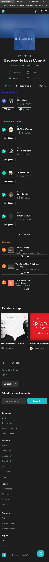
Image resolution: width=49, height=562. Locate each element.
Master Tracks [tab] (24, 86)
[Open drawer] (45, 11)
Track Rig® (6, 461)
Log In (4, 375)
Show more (26, 234)
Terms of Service (9, 428)
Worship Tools (8, 523)
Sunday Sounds (8, 528)
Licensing (6, 472)
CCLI (4, 518)
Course (5, 504)
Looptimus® (7, 456)
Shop (4, 477)
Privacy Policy (8, 433)
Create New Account (11, 370)
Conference (7, 489)
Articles (5, 494)
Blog (4, 418)
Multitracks (7, 445)
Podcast (5, 499)
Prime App (6, 450)
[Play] (4, 101)
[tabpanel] (24, 192)
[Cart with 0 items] (36, 11)
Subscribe (37, 401)
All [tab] (9, 86)
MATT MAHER (24, 56)
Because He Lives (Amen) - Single (24, 65)
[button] (4, 101)
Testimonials (7, 423)
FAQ (4, 545)
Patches (5, 466)
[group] (8, 109)
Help (4, 540)
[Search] (40, 11)
